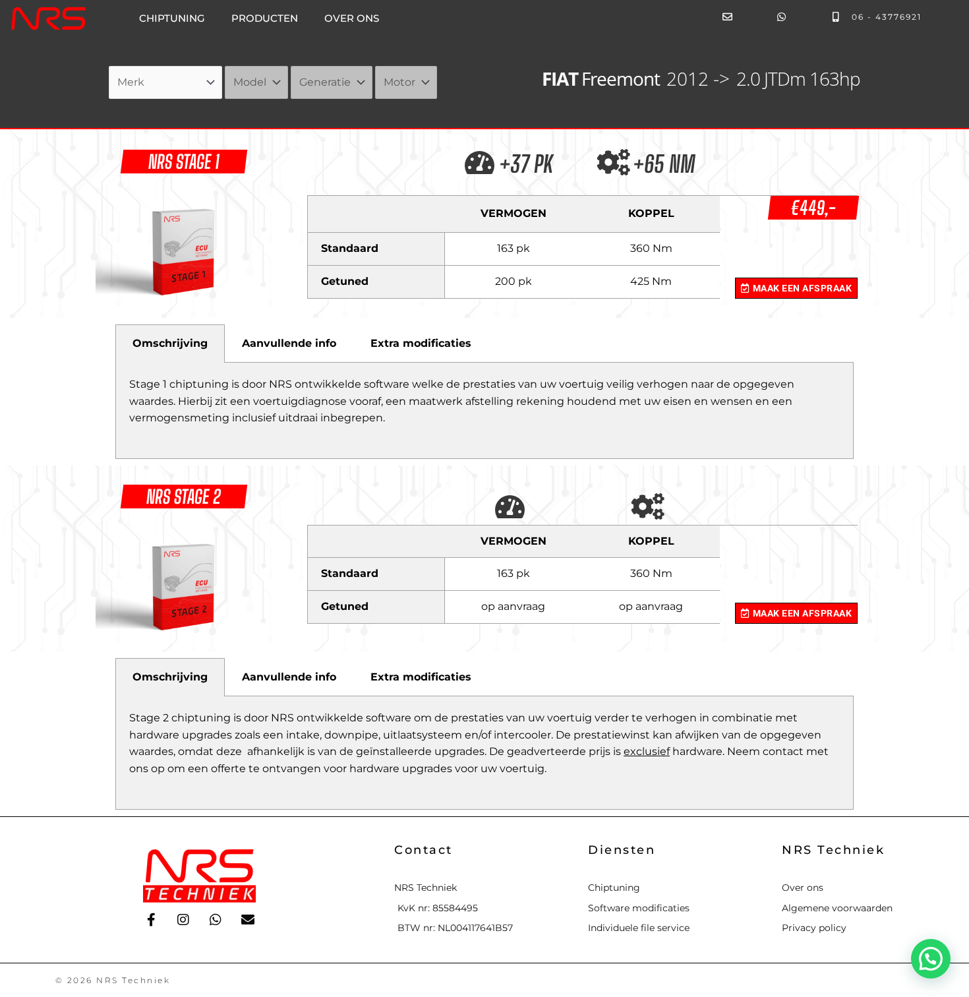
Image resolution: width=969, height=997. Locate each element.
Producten (264, 18)
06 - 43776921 (887, 17)
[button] (931, 959)
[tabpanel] (484, 411)
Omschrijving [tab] (170, 343)
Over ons (351, 18)
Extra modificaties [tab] (420, 343)
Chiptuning (172, 18)
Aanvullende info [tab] (289, 343)
